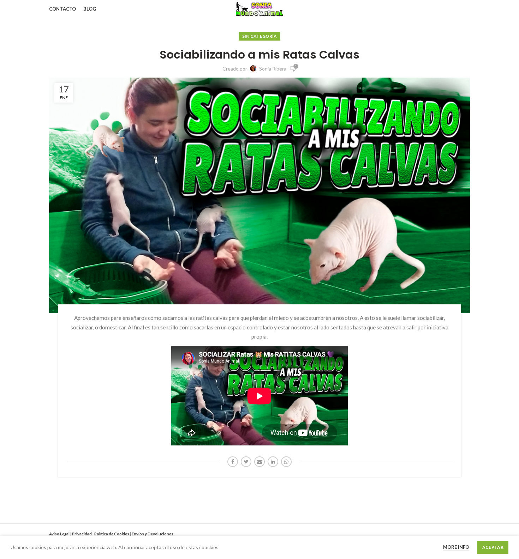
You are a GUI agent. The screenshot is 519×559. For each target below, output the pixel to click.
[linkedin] (273, 461)
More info (456, 547)
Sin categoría (259, 36)
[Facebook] (232, 461)
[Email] (259, 461)
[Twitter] (246, 461)
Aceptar (492, 547)
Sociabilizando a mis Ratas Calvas (259, 54)
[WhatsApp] (286, 461)
